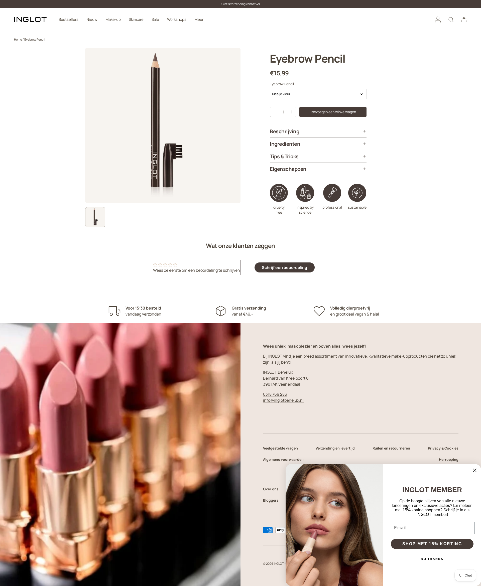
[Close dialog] (474, 470)
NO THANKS (432, 559)
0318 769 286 (275, 394)
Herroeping (448, 459)
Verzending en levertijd (335, 448)
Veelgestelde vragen (280, 448)
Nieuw (91, 19)
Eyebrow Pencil (34, 39)
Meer (198, 19)
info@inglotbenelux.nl (283, 400)
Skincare (136, 19)
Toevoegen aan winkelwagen (333, 111)
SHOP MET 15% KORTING (432, 544)
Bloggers (271, 500)
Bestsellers (68, 19)
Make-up (113, 19)
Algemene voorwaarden (283, 459)
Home (18, 39)
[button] (463, 19)
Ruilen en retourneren (391, 448)
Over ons (271, 489)
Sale (155, 19)
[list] (163, 125)
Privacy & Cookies (443, 448)
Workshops (176, 19)
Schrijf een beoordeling (284, 267)
